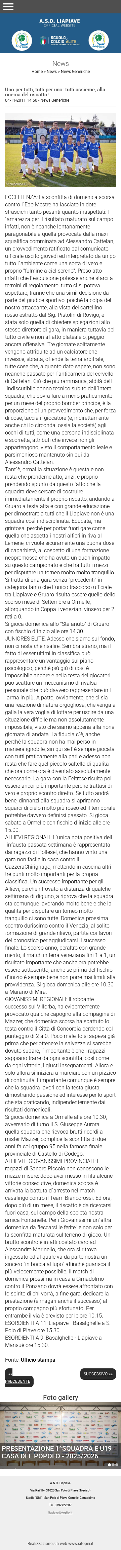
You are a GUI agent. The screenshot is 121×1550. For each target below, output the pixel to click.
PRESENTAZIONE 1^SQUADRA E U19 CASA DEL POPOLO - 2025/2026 (109, 1464)
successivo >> (98, 1374)
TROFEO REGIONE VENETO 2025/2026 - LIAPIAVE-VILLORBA (116, 1464)
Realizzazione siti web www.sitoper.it (60, 1543)
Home (37, 71)
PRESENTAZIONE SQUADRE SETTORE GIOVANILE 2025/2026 (59, 1452)
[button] (8, 6)
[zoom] (60, 185)
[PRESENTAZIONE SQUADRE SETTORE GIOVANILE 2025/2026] (60, 1442)
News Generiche (75, 71)
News (52, 71)
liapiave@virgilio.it (60, 1512)
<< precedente (17, 1378)
